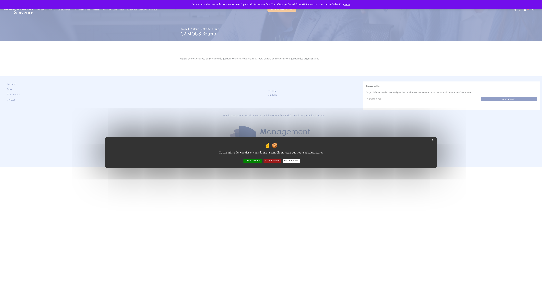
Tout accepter (253, 160)
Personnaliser (291, 160)
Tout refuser (273, 160)
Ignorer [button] (346, 4)
